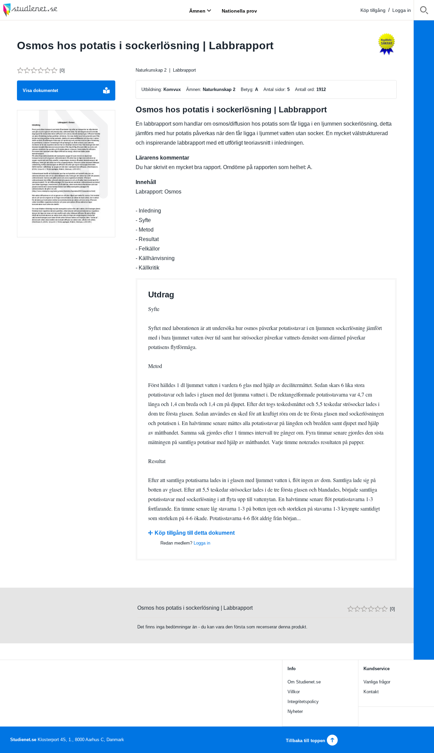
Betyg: (247, 89)
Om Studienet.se (304, 681)
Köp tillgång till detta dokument (195, 533)
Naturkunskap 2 (151, 70)
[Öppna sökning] (424, 11)
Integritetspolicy (303, 701)
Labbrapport (184, 70)
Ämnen (197, 10)
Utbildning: (151, 89)
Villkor (294, 691)
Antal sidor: (274, 89)
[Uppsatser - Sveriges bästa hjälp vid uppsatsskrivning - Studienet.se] (47, 10)
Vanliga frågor (376, 681)
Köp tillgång (373, 10)
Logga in (401, 10)
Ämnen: (193, 89)
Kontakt (371, 691)
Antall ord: (305, 89)
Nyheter (295, 711)
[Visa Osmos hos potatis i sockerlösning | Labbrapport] (66, 174)
